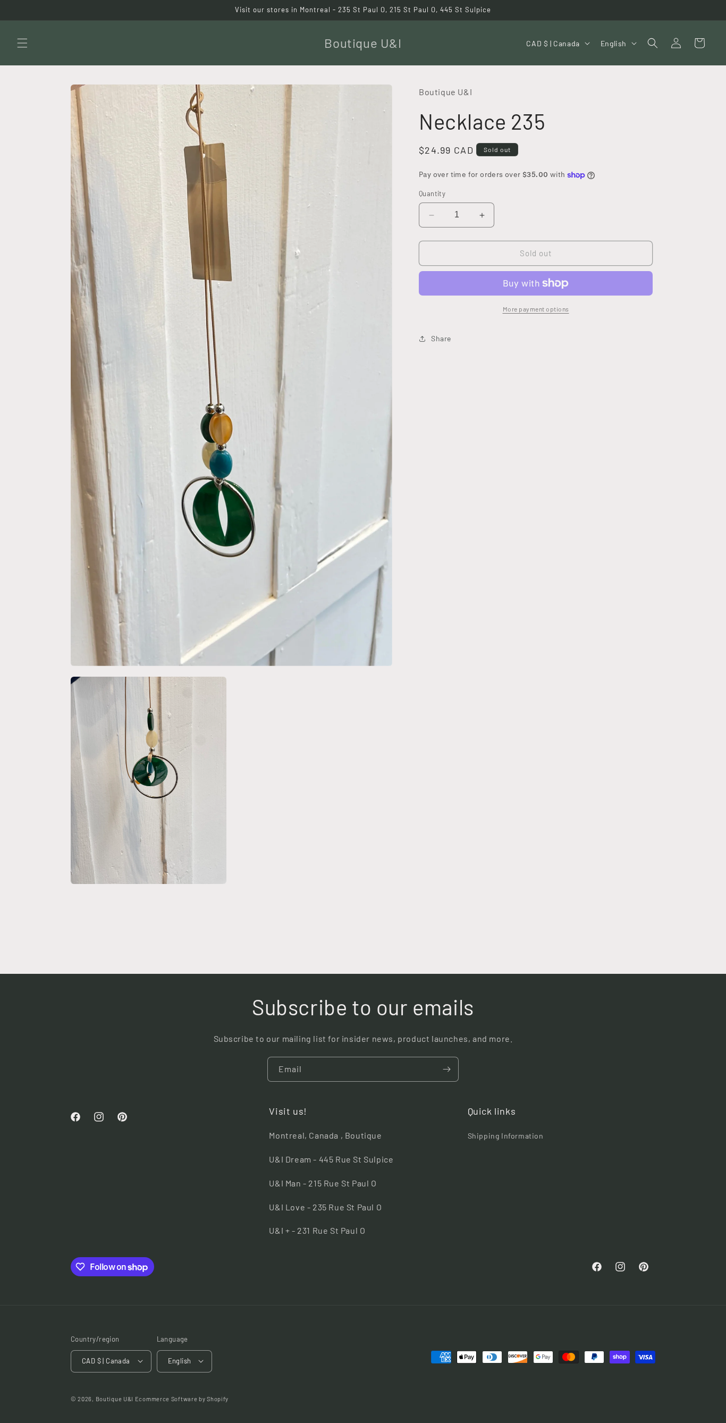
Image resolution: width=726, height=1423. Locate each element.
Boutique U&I (114, 1398)
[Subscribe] (446, 1069)
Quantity (432, 194)
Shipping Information (506, 1136)
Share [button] (441, 338)
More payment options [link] (536, 309)
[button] (22, 43)
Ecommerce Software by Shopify (182, 1398)
